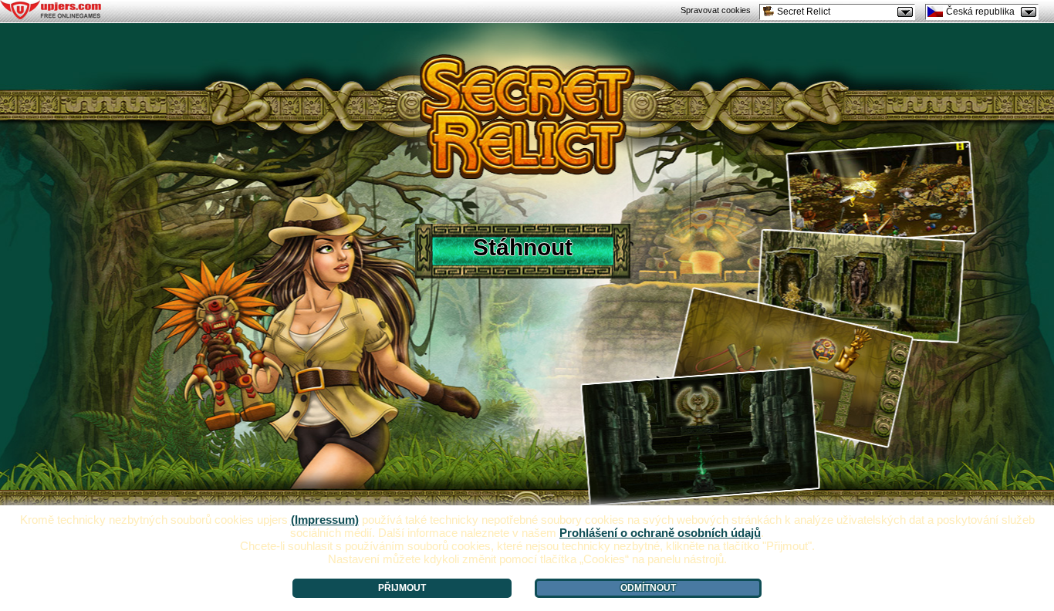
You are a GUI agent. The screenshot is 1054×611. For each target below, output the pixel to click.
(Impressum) (325, 519)
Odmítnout (648, 587)
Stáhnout (523, 247)
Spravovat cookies (716, 10)
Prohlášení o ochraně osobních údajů (660, 532)
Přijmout (402, 587)
